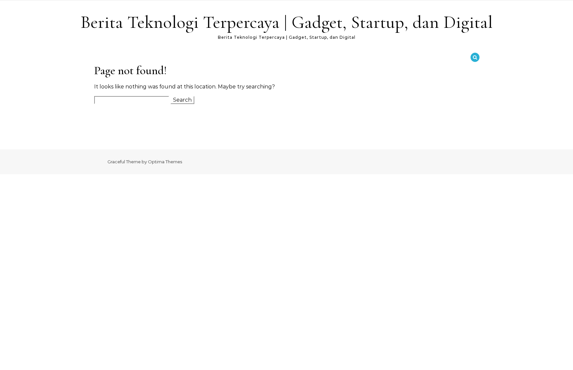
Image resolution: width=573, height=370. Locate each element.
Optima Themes (165, 161)
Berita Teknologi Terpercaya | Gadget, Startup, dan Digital (287, 22)
